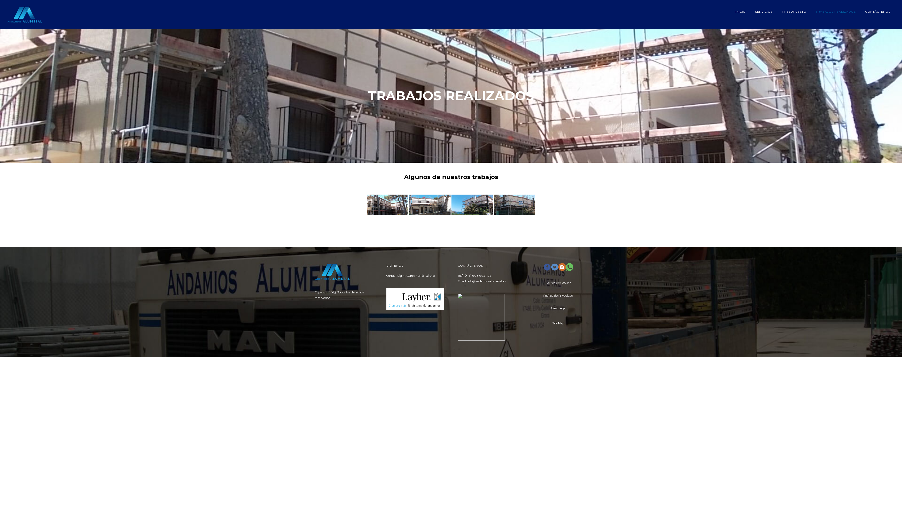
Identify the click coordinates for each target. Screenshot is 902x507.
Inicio (740, 11)
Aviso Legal (558, 308)
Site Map (558, 323)
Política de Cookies (558, 283)
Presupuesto (794, 11)
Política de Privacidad (558, 295)
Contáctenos (877, 11)
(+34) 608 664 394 (478, 275)
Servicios (764, 11)
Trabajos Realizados (836, 11)
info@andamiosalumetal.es (486, 281)
